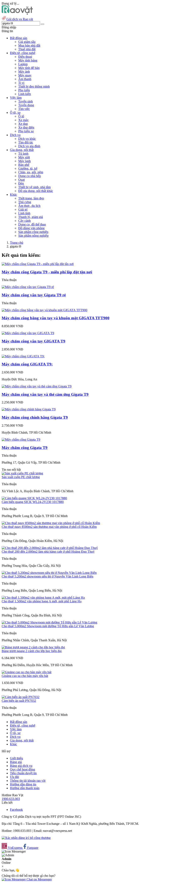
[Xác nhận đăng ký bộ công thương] (26, 838)
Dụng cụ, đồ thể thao (32, 224)
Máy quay (25, 75)
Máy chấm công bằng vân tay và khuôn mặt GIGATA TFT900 (55, 318)
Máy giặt (24, 157)
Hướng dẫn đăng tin (23, 784)
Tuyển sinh (25, 101)
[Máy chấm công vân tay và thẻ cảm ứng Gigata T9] (37, 386)
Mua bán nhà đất (29, 45)
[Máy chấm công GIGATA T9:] (23, 356)
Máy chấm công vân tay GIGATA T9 (33, 341)
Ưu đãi (14, 777)
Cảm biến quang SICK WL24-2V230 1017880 (33, 502)
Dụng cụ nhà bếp (29, 176)
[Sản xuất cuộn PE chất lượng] (22, 473)
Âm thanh (24, 79)
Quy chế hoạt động (22, 769)
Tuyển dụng (26, 105)
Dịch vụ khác (27, 138)
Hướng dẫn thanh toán (24, 788)
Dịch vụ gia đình (29, 146)
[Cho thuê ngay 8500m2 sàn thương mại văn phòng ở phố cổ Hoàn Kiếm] (51, 523)
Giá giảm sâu (26, 41)
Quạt (21, 179)
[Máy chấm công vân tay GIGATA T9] (28, 333)
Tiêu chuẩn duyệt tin (23, 773)
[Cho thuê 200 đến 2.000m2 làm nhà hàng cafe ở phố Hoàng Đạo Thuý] (50, 548)
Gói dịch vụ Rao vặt (19, 19)
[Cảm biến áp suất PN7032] (20, 697)
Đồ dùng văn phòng (31, 228)
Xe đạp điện (26, 127)
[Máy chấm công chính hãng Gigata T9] (29, 409)
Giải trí (22, 209)
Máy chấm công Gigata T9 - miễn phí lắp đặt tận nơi (47, 272)
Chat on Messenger (39, 879)
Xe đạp (23, 123)
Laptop (23, 64)
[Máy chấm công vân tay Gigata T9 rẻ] (28, 287)
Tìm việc (24, 109)
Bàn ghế (23, 164)
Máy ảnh (24, 71)
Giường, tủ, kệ (27, 168)
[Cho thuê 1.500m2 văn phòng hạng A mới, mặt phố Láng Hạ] (43, 597)
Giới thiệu (16, 758)
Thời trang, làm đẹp (31, 198)
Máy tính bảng (27, 60)
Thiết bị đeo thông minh (34, 86)
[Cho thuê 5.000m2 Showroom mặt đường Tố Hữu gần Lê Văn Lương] (49, 622)
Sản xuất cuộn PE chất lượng (21, 477)
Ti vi (21, 82)
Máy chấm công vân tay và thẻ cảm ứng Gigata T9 (45, 394)
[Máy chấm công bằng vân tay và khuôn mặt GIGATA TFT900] (44, 310)
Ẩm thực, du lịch (29, 205)
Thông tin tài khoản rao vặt (27, 780)
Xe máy (23, 120)
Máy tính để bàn (29, 68)
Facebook (16, 809)
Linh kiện (24, 94)
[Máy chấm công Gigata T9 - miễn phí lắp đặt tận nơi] (38, 264)
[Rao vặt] (17, 13)
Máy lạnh (24, 161)
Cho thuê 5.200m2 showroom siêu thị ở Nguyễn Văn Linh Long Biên (47, 576)
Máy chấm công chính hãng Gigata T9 (35, 417)
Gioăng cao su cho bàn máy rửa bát (25, 676)
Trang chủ (16, 242)
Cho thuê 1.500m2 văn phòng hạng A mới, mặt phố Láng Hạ (41, 601)
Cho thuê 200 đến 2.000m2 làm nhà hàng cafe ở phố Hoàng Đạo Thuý (48, 551)
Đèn (21, 183)
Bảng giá (16, 762)
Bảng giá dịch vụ (21, 765)
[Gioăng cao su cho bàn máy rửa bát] (26, 672)
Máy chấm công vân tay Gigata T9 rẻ (34, 295)
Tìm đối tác (25, 142)
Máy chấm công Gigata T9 (24, 447)
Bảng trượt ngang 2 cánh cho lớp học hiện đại (32, 651)
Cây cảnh (24, 220)
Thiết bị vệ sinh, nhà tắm (34, 187)
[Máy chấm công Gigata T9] (21, 439)
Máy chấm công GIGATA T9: (27, 364)
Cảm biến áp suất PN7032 (19, 700)
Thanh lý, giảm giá (30, 217)
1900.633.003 (11, 799)
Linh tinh (24, 213)
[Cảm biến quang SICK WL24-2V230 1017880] (34, 498)
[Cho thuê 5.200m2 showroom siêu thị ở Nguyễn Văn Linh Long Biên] (49, 572)
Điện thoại (25, 56)
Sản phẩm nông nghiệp (33, 235)
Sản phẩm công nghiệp (33, 232)
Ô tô (21, 116)
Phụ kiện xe (26, 131)
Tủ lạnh (23, 153)
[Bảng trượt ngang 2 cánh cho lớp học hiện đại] (33, 647)
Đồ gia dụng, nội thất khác (35, 191)
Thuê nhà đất (26, 49)
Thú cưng (24, 202)
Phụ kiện (24, 90)
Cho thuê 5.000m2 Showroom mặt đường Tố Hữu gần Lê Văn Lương (48, 626)
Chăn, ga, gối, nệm (30, 172)
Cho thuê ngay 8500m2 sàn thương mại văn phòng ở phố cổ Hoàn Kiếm (49, 526)
